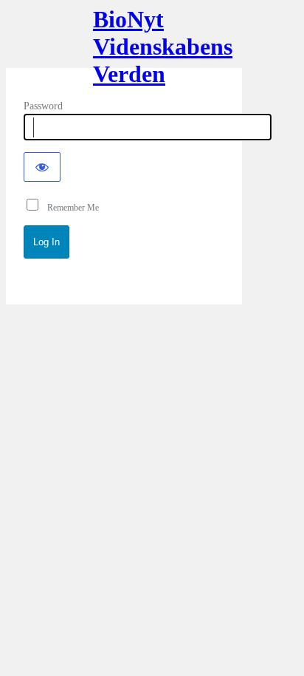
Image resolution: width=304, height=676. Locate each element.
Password (43, 106)
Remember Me (70, 207)
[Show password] (42, 167)
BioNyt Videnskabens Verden (124, 43)
